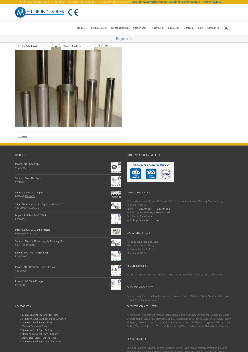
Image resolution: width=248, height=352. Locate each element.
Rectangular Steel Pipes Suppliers (40, 333)
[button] (226, 27)
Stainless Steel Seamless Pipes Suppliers (44, 318)
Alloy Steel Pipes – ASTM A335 (39, 337)
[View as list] (106, 46)
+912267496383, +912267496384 (152, 208)
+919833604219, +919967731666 (152, 212)
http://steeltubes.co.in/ (146, 220)
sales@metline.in (143, 216)
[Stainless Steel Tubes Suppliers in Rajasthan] (68, 87)
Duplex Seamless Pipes (34, 326)
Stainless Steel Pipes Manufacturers (41, 341)
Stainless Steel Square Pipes (37, 322)
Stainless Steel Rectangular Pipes (40, 314)
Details (24, 137)
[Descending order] (56, 46)
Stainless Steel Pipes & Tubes (38, 330)
